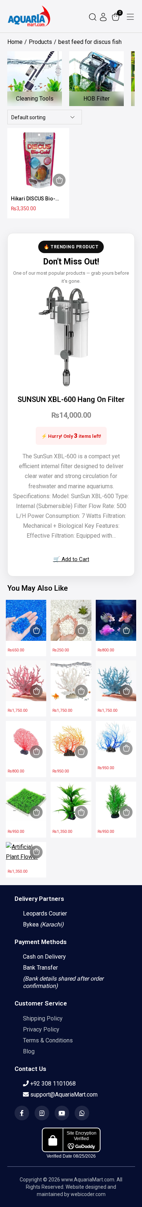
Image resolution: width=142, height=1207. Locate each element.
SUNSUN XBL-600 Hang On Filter (71, 399)
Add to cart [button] (59, 180)
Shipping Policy (43, 1018)
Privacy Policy (41, 1029)
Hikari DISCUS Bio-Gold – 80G (33, 199)
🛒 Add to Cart (71, 559)
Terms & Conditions (48, 1040)
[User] (104, 16)
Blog (29, 1051)
